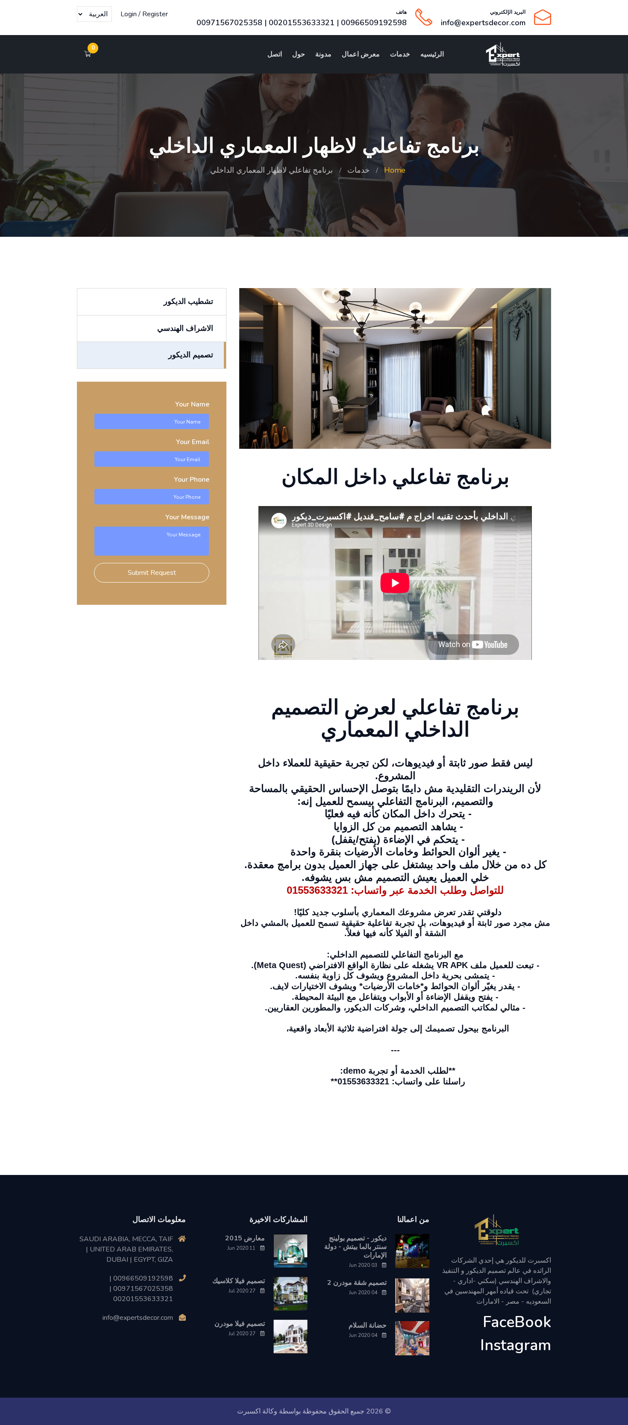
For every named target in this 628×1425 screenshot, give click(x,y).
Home (394, 170)
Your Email (192, 442)
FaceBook (517, 1322)
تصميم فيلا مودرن (239, 1323)
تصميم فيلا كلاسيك (238, 1281)
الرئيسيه (432, 54)
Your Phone (191, 479)
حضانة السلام (368, 1325)
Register (155, 14)
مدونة (323, 54)
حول (298, 54)
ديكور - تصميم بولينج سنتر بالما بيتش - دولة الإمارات (355, 1247)
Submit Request (152, 572)
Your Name (192, 404)
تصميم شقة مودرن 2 (357, 1282)
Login (128, 14)
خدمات (400, 54)
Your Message (187, 517)
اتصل (274, 54)
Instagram (515, 1345)
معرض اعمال (361, 54)
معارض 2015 (245, 1238)
